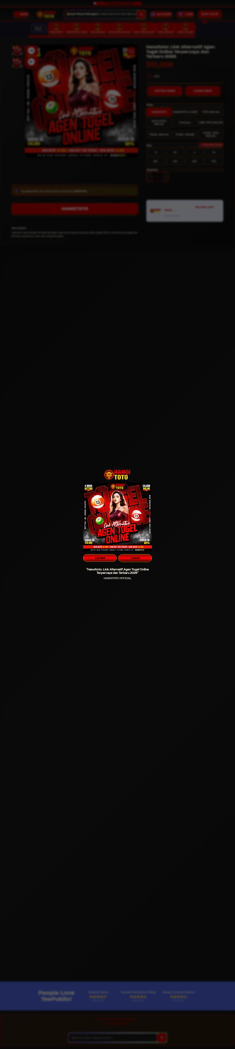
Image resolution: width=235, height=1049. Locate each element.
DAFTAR (100, 558)
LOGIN (135, 558)
